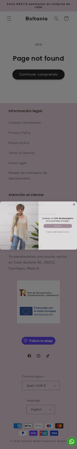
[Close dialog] (74, 203)
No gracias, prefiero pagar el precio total (57, 231)
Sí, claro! (58, 225)
